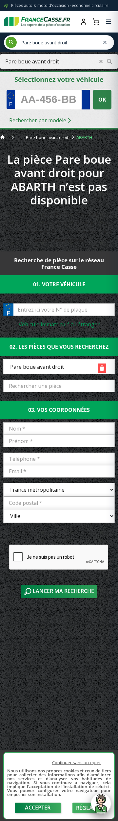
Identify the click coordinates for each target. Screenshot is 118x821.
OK (102, 99)
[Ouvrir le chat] (101, 807)
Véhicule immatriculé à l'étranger (59, 324)
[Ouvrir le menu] (108, 21)
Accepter (37, 807)
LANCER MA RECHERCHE (62, 591)
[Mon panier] (96, 21)
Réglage (88, 807)
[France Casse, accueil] (37, 21)
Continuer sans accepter (76, 762)
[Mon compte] (83, 21)
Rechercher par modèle (38, 120)
